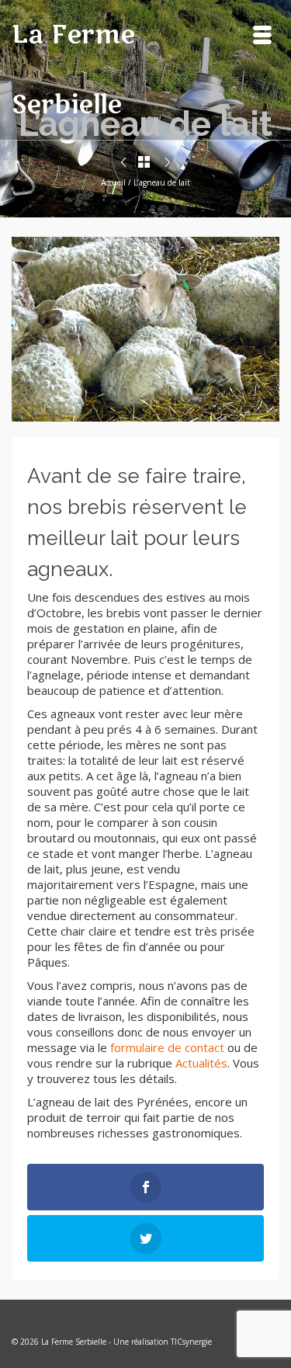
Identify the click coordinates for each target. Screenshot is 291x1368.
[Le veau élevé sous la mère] (168, 163)
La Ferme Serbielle (73, 69)
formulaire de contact (167, 1047)
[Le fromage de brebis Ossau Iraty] (123, 163)
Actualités (201, 1063)
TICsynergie (191, 1341)
